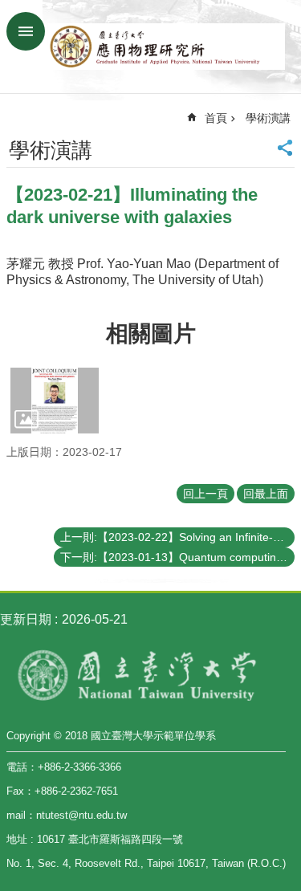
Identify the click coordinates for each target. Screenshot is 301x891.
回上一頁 (205, 493)
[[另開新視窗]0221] (54, 400)
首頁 (216, 118)
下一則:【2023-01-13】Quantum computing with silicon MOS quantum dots (177, 557)
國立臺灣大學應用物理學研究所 (166, 46)
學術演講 (268, 118)
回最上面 (265, 493)
